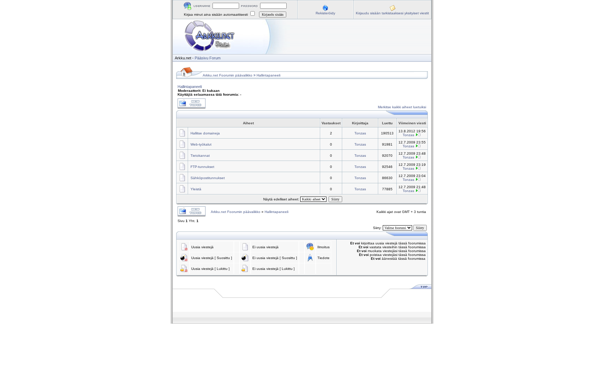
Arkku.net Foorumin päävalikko (227, 75)
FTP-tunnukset (202, 167)
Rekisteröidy (325, 13)
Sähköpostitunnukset (207, 178)
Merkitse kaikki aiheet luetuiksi (402, 107)
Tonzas (360, 133)
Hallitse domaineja (205, 133)
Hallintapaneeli (268, 75)
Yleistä (195, 189)
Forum (215, 58)
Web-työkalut (200, 144)
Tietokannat (200, 155)
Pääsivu (201, 58)
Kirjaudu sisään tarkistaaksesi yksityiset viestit (392, 13)
